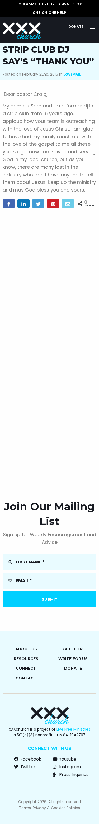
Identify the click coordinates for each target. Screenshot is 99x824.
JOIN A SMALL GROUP (36, 4)
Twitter (27, 767)
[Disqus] (49, 280)
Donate (75, 27)
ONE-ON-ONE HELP (49, 13)
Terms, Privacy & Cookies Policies (49, 807)
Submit (50, 599)
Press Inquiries (73, 774)
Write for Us (73, 658)
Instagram (69, 767)
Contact (26, 678)
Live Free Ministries (73, 729)
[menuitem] (35, 4)
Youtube (67, 759)
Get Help (73, 649)
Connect (26, 668)
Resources (26, 658)
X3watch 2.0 (70, 4)
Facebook (30, 759)
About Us (26, 649)
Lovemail (72, 74)
